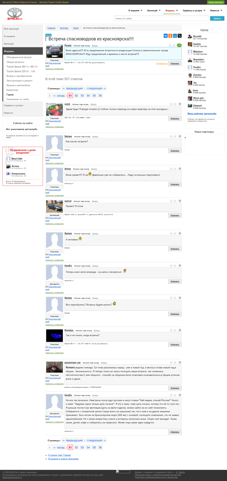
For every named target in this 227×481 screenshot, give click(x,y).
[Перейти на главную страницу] (15, 13)
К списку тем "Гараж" (59, 455)
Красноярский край (53, 64)
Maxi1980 (17, 158)
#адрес (95, 45)
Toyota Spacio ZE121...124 (20, 71)
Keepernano (18, 173)
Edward (197, 105)
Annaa (15, 166)
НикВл (197, 67)
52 (76, 95)
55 (94, 95)
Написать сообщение (55, 68)
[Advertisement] (207, 150)
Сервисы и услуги (192, 10)
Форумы (170, 10)
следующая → (96, 88)
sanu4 (67, 200)
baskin (197, 44)
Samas (68, 136)
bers (195, 90)
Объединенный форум (19, 57)
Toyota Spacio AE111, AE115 (21, 66)
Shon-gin (198, 98)
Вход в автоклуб (216, 2)
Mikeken (198, 51)
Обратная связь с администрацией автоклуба (158, 474)
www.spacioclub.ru (12, 477)
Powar (67, 45)
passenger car (72, 362)
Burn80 (197, 36)
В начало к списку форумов (63, 458)
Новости (214, 10)
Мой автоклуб (11, 28)
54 (88, 95)
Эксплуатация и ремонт (19, 80)
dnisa (67, 168)
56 (100, 95)
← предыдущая (72, 88)
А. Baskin (180, 472)
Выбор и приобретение (19, 75)
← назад (58, 95)
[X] (180, 36)
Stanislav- (199, 59)
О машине (133, 10)
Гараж (76, 28)
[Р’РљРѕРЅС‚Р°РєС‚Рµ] (166, 36)
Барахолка (12, 89)
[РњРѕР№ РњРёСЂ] (175, 36)
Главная (51, 28)
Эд (194, 82)
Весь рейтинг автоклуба (202, 113)
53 (82, 95)
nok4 (67, 104)
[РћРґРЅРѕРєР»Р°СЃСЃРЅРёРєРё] (170, 36)
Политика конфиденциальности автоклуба (156, 477)
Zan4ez (197, 74)
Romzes (68, 330)
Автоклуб (152, 10)
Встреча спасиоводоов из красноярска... (104, 28)
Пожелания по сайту (17, 99)
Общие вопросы (15, 61)
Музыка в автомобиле (18, 85)
